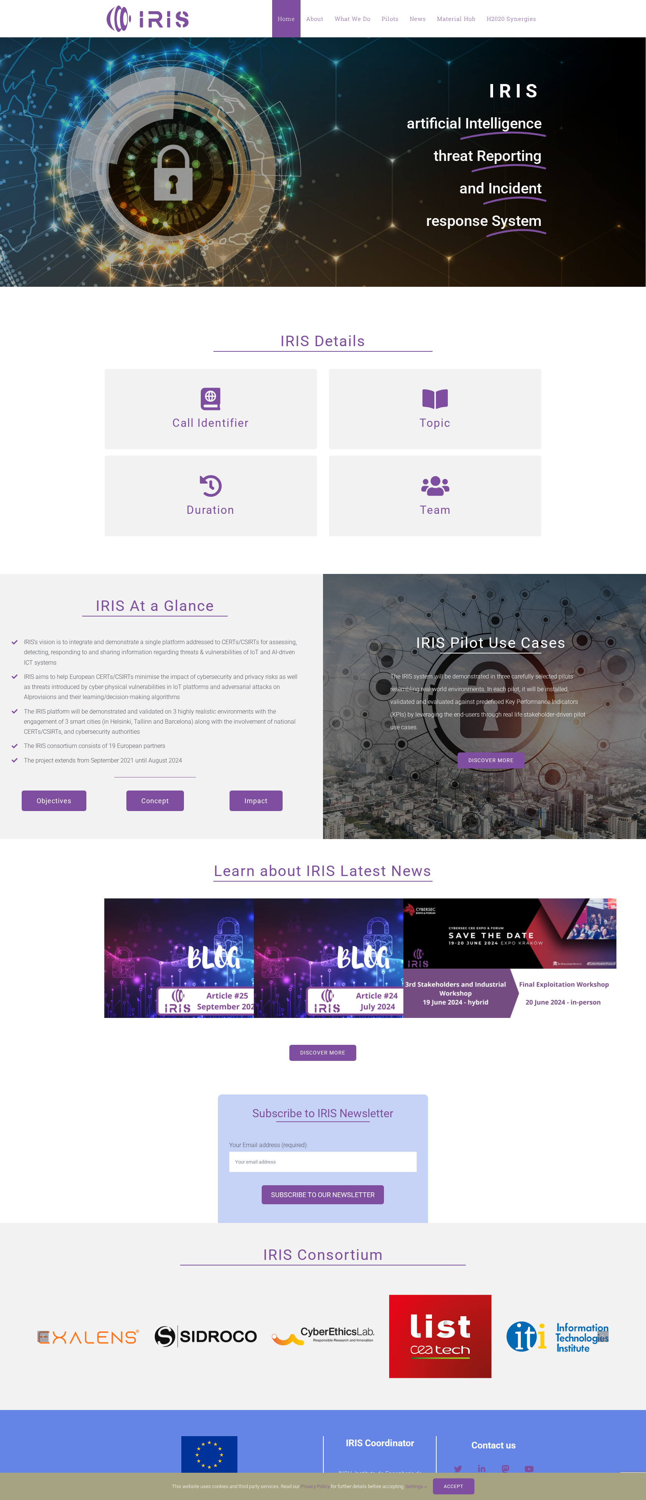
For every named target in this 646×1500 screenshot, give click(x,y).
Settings (415, 1486)
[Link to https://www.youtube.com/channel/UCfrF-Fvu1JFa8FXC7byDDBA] (529, 1469)
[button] (43, 1336)
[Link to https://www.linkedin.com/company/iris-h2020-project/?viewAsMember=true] (481, 1469)
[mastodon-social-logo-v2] (505, 1466)
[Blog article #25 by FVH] (210, 958)
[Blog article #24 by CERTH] (360, 958)
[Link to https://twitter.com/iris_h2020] (458, 1469)
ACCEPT (454, 1486)
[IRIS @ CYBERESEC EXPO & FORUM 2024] (509, 958)
